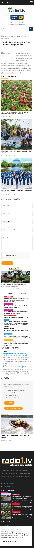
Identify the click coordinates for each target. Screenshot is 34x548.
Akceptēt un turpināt (9, 541)
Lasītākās (23, 293)
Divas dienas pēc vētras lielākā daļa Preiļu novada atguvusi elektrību (16, 306)
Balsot (9, 403)
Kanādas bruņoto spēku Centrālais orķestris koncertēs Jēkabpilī (16, 191)
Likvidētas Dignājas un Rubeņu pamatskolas (16, 317)
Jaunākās (10, 293)
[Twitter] (2, 3)
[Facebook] (5, 3)
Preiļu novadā (8, 303)
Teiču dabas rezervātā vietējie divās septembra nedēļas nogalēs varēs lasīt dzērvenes (14, 113)
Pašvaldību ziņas (9, 328)
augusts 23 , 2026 (6, 440)
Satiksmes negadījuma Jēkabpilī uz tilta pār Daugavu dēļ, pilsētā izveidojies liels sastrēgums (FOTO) (16, 300)
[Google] (7, 3)
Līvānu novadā (8, 309)
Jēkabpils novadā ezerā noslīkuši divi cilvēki (15, 436)
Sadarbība (6, 525)
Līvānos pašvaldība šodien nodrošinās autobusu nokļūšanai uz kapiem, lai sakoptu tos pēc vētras (16, 343)
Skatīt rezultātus (13, 408)
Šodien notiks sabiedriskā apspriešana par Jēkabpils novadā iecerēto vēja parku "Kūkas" (17, 337)
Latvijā (7, 319)
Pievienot (7, 263)
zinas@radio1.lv (8, 486)
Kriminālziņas (8, 296)
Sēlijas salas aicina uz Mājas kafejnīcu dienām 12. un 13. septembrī (17, 152)
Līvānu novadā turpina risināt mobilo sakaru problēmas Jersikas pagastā (16, 312)
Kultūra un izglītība (10, 315)
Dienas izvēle (8, 334)
